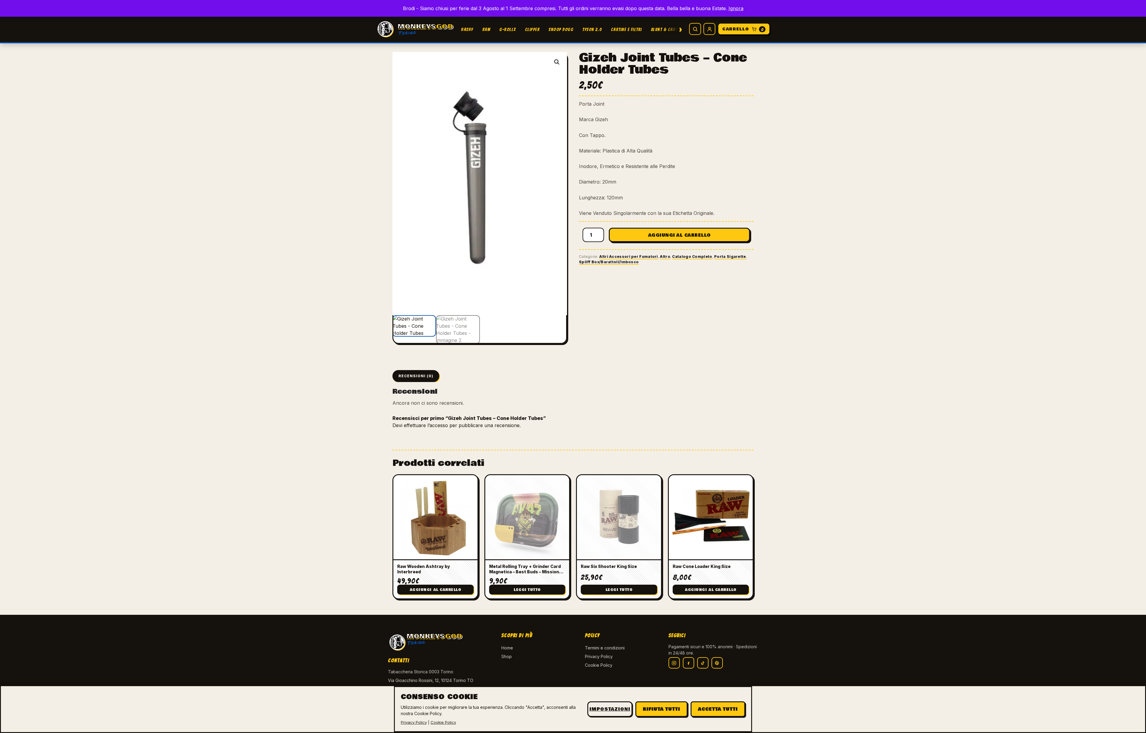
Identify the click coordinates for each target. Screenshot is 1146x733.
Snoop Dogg (561, 29)
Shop (506, 656)
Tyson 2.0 (592, 29)
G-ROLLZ (507, 29)
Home (507, 647)
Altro (665, 256)
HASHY (467, 29)
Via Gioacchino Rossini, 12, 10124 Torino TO (430, 680)
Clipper (532, 29)
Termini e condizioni (605, 647)
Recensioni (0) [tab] (415, 376)
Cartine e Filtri (626, 29)
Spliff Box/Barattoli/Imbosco (609, 262)
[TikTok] (702, 663)
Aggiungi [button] (435, 589)
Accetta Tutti (718, 709)
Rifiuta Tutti (661, 709)
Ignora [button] (735, 8)
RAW (486, 29)
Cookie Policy (598, 665)
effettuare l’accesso (426, 425)
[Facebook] (688, 663)
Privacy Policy (599, 656)
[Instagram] (674, 663)
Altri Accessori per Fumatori (628, 256)
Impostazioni (609, 709)
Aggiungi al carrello (679, 235)
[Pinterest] (717, 663)
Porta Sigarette (730, 256)
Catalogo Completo (692, 256)
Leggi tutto (527, 589)
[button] (557, 62)
